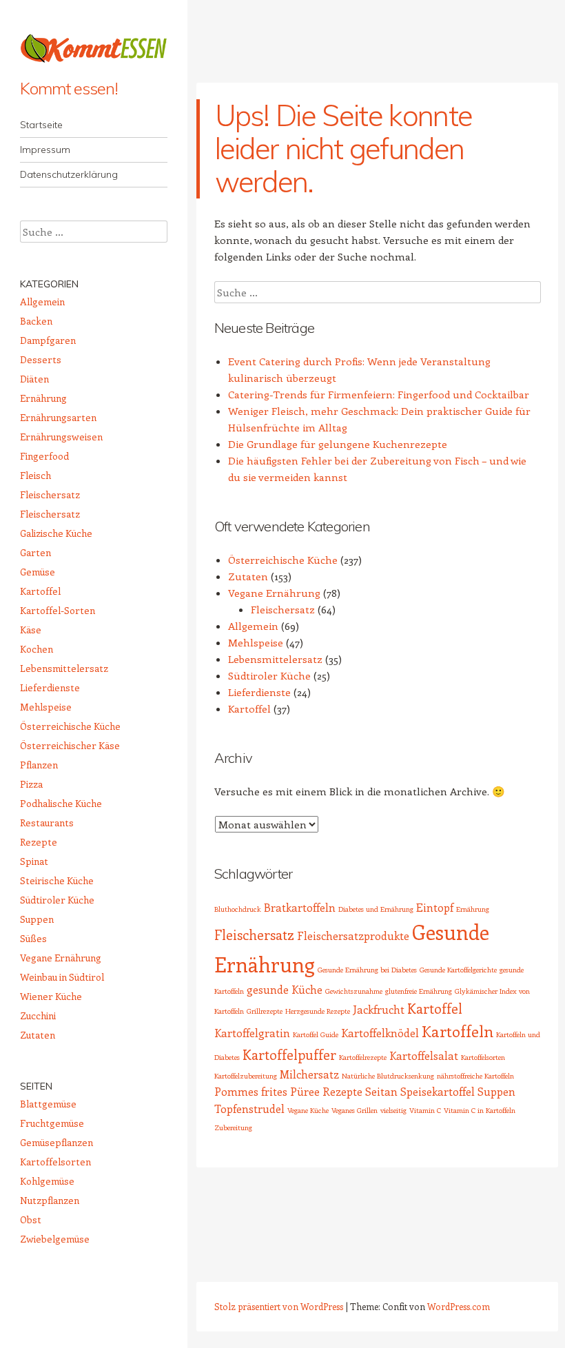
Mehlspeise (255, 642)
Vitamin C (425, 1110)
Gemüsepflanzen (56, 1142)
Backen (36, 320)
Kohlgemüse (47, 1180)
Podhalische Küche (61, 803)
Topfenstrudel (249, 1108)
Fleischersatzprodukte (353, 935)
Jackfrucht (378, 1009)
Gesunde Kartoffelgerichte (458, 969)
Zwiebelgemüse (55, 1238)
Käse (30, 629)
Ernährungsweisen (61, 436)
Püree (305, 1091)
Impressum (45, 149)
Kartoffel (249, 708)
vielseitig (393, 1110)
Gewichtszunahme (353, 991)
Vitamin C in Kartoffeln (479, 1110)
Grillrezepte (264, 1011)
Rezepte (342, 1091)
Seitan (381, 1091)
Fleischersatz (283, 609)
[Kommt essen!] (93, 48)
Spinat (34, 861)
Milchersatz (309, 1074)
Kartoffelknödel (380, 1032)
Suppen (496, 1091)
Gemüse (37, 571)
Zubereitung (233, 1127)
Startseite (41, 125)
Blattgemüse (48, 1103)
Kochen (36, 648)
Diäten (34, 378)
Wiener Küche (51, 996)
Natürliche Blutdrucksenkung (388, 1076)
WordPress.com (458, 1306)
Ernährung (472, 909)
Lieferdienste (259, 692)
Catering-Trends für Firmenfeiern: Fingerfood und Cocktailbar (378, 394)
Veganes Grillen (354, 1110)
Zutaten (248, 576)
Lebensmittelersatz (275, 659)
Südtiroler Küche (269, 675)
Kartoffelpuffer (289, 1054)
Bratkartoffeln (300, 907)
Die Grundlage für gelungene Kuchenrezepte (337, 444)
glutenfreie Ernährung (418, 991)
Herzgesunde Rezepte (317, 1011)
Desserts (40, 359)
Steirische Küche (57, 880)
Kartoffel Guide (315, 1034)
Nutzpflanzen (49, 1200)
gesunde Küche (284, 989)
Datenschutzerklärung (69, 174)
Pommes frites (250, 1091)
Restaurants (47, 822)
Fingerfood (44, 455)
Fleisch (35, 475)
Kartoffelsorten (483, 1057)
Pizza (31, 783)
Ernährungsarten (58, 417)
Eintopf (434, 907)
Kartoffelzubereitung (245, 1076)
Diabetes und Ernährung (375, 909)
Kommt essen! (69, 88)
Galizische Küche (56, 533)
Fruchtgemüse (52, 1123)
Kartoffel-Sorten (57, 610)
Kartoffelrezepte (363, 1057)
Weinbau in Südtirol (62, 976)
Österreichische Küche (283, 559)
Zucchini (38, 1015)
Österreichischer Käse (70, 745)
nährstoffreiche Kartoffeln (475, 1076)
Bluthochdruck (237, 909)
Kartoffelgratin (252, 1032)
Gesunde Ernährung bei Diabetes (367, 969)
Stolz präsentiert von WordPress (278, 1306)
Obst (30, 1219)
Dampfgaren (48, 340)
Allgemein (253, 626)
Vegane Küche (308, 1110)
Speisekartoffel (437, 1091)
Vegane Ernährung (274, 593)
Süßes (33, 938)
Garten (35, 552)
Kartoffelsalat (423, 1055)
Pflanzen (39, 764)
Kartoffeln (457, 1031)
